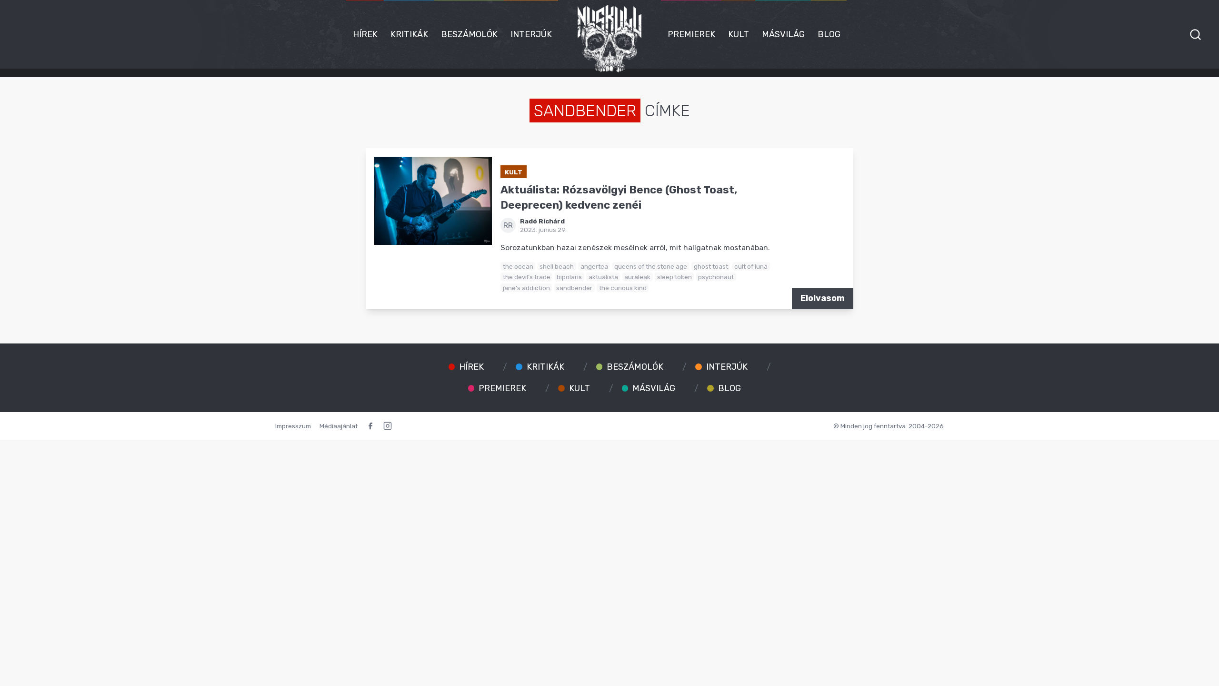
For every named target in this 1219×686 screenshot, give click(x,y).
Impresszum (293, 426)
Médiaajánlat (339, 426)
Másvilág (783, 34)
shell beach (557, 266)
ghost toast (711, 266)
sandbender (574, 288)
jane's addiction (526, 288)
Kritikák (409, 34)
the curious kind (623, 288)
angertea (594, 266)
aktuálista (603, 277)
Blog (829, 34)
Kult (738, 34)
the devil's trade (526, 277)
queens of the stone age (650, 266)
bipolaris (569, 277)
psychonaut (716, 277)
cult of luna (751, 266)
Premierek (691, 34)
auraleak (637, 277)
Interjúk (531, 34)
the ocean (518, 266)
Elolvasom (822, 298)
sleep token (674, 277)
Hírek (365, 34)
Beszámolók (469, 34)
